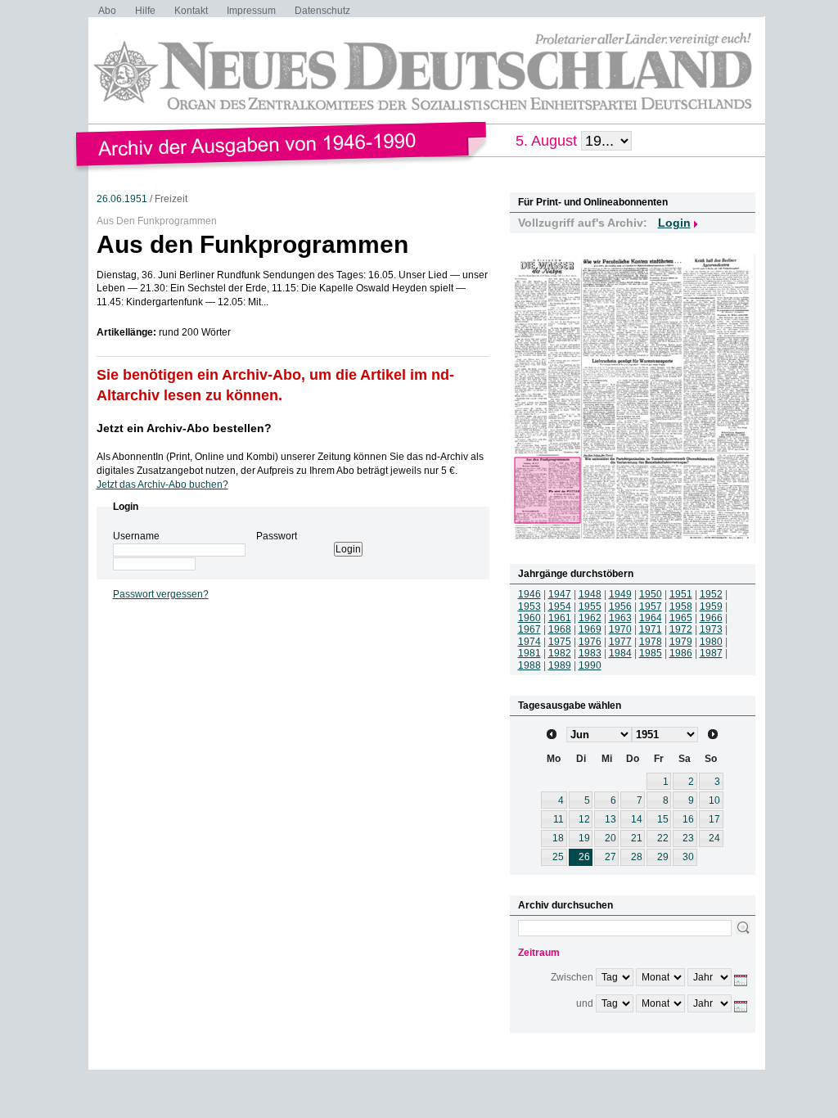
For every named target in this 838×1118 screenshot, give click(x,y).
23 (688, 838)
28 (636, 857)
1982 (559, 653)
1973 (711, 629)
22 (663, 838)
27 (610, 857)
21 (636, 838)
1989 (559, 665)
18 (558, 838)
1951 (680, 594)
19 (584, 838)
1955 (590, 606)
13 (610, 819)
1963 (620, 618)
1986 (680, 653)
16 (688, 819)
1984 (620, 653)
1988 (529, 665)
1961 (559, 618)
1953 (529, 606)
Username (136, 536)
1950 (650, 594)
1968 (559, 629)
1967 (529, 629)
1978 (650, 641)
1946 (529, 594)
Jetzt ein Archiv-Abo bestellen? (184, 428)
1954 (559, 606)
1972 (680, 629)
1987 (711, 653)
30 (688, 857)
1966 (711, 618)
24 (714, 838)
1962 (590, 618)
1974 (529, 641)
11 (558, 819)
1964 (650, 618)
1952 (711, 594)
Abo (107, 10)
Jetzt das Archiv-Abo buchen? (162, 484)
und (584, 1003)
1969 (590, 629)
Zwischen (572, 977)
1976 (590, 641)
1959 (711, 606)
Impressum (251, 10)
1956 (620, 606)
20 (610, 838)
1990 (590, 665)
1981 (529, 653)
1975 (559, 641)
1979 (680, 641)
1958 (680, 606)
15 (663, 819)
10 (714, 800)
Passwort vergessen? (161, 594)
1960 (529, 618)
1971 (650, 629)
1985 (650, 653)
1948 (590, 594)
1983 (590, 653)
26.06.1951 (122, 199)
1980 (711, 641)
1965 (680, 618)
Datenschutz (322, 10)
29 (663, 857)
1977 (620, 641)
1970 (620, 629)
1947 (559, 594)
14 (636, 819)
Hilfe (145, 10)
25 (558, 857)
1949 (620, 594)
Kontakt (191, 10)
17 (714, 819)
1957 (650, 606)
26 (584, 857)
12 (584, 819)
